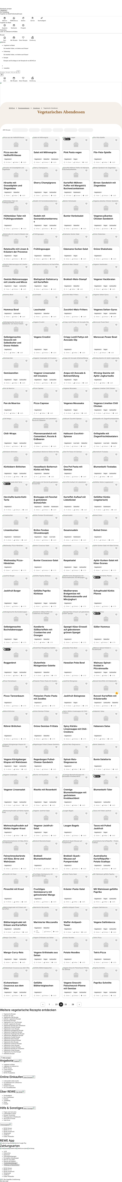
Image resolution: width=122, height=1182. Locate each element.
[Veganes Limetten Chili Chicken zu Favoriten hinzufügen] (116, 391)
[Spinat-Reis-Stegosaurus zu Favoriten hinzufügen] (86, 747)
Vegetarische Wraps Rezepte (12, 1050)
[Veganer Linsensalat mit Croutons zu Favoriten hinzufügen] (56, 361)
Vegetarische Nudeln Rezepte (12, 1037)
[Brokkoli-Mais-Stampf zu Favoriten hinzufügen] (86, 267)
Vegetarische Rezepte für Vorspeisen (14, 1048)
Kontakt (6, 1104)
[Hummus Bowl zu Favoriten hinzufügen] (26, 297)
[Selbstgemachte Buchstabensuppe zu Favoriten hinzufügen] (26, 614)
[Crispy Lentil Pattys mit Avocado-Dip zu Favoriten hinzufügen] (86, 325)
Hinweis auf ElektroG (10, 1161)
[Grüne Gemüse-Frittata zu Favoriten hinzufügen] (56, 714)
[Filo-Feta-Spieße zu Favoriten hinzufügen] (116, 140)
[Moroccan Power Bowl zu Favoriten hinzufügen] (116, 325)
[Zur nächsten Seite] (79, 1004)
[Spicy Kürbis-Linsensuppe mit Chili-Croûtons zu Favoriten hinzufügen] (86, 714)
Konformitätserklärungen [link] (10, 1163)
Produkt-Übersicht (9, 1086)
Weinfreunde (7, 1133)
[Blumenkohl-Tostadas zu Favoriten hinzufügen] (116, 454)
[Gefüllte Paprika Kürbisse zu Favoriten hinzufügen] (56, 578)
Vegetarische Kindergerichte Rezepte (14, 1034)
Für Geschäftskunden (10, 1087)
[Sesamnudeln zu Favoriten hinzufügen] (86, 518)
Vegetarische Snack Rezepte (11, 1045)
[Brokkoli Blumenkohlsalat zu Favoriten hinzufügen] (56, 844)
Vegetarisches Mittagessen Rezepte (13, 1035)
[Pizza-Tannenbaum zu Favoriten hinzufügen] (26, 684)
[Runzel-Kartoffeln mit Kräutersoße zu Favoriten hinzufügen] (116, 684)
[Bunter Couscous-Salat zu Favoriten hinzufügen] (56, 548)
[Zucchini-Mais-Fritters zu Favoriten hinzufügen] (86, 297)
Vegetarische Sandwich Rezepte (13, 1043)
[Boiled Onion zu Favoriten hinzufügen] (116, 518)
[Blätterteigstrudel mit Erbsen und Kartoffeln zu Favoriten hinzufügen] (26, 910)
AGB (5, 1151)
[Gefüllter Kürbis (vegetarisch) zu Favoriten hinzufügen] (116, 485)
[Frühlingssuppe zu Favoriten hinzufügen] (56, 237)
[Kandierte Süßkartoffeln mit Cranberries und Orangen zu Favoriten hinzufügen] (56, 614)
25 (66, 1004)
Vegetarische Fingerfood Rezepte (13, 1032)
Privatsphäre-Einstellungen (11, 1158)
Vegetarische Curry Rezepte (11, 1029)
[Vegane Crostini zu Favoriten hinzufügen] (56, 325)
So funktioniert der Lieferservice (13, 1082)
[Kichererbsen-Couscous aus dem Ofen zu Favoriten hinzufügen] (26, 970)
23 (56, 1004)
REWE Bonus (8, 1068)
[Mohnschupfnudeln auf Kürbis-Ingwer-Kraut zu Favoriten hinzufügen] (26, 813)
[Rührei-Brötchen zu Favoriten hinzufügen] (26, 714)
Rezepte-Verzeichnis (9, 1115)
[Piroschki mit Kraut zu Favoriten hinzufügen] (26, 877)
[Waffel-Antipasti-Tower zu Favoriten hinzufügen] (86, 910)
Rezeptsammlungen (23, 108)
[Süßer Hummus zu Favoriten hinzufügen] (116, 614)
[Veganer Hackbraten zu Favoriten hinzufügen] (116, 267)
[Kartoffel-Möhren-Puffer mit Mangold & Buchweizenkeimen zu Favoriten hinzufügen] (86, 170)
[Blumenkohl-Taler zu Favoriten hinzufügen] (116, 777)
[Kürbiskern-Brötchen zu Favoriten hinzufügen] (26, 454)
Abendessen (36, 108)
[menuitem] (4, 19)
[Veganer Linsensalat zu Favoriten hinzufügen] (26, 777)
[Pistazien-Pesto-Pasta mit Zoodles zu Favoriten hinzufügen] (56, 684)
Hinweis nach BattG (9, 1159)
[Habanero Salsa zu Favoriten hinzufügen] (116, 714)
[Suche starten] (18, 71)
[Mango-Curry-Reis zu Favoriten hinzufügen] (26, 940)
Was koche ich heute (9, 1118)
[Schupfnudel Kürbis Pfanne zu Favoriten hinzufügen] (116, 578)
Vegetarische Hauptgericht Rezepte (13, 1030)
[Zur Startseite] (6, 2)
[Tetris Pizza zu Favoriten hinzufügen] (116, 940)
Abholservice (7, 1084)
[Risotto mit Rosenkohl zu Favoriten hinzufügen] (56, 777)
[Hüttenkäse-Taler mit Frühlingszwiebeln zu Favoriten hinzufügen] (26, 204)
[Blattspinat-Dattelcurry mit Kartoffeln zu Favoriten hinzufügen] (56, 267)
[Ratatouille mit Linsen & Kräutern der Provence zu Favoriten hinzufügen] (26, 237)
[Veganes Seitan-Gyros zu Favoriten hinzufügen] (116, 297)
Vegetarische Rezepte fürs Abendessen (14, 1025)
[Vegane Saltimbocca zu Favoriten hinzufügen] (116, 910)
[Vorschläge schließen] (2, 74)
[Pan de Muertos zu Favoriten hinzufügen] (26, 391)
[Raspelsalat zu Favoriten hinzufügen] (86, 548)
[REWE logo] (3, 42)
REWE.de (12, 108)
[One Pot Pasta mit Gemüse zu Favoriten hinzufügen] (86, 454)
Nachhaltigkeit (8, 1095)
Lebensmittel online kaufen (11, 1081)
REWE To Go (8, 1130)
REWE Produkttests (9, 1073)
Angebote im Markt (9, 1064)
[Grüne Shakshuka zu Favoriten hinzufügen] (116, 237)
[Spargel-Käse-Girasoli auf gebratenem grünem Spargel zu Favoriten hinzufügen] (86, 614)
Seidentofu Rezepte (9, 1053)
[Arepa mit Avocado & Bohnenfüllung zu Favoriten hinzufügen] (86, 361)
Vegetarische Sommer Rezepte (12, 1047)
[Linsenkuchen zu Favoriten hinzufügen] (26, 518)
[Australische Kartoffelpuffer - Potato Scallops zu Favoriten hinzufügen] (116, 844)
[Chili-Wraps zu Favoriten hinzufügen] (26, 421)
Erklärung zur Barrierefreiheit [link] (11, 1165)
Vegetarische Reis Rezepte (11, 1042)
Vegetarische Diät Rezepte (11, 1017)
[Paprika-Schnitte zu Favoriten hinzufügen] (116, 970)
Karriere (6, 1099)
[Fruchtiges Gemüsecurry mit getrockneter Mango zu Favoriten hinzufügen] (56, 877)
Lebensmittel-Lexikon (10, 1113)
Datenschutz (7, 1153)
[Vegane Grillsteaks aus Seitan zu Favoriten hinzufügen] (56, 940)
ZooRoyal (6, 1135)
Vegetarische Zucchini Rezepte (12, 1052)
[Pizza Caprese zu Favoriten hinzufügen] (56, 391)
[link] (63, 47)
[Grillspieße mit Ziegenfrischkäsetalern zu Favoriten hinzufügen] (116, 421)
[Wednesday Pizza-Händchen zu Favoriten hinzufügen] (26, 548)
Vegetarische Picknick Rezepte (12, 1040)
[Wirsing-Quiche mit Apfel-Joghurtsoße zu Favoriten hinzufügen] (116, 361)
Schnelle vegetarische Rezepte (12, 1024)
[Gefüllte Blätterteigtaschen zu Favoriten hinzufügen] (56, 970)
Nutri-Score (7, 1120)
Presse (5, 1102)
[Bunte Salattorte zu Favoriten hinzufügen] (116, 747)
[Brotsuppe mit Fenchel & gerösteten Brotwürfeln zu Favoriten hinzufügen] (56, 485)
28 (73, 1004)
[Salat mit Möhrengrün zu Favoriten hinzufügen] (56, 140)
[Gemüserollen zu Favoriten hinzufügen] (26, 361)
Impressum (7, 1154)
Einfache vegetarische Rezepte (12, 1019)
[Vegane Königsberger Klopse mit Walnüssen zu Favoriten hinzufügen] (26, 747)
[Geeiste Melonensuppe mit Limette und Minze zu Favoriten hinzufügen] (26, 267)
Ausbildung (7, 1100)
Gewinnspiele (7, 1071)
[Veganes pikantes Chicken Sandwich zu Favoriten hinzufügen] (116, 204)
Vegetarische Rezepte (10, 1014)
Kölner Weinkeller (9, 1136)
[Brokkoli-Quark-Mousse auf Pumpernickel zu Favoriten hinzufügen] (86, 844)
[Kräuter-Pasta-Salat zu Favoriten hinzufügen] (86, 877)
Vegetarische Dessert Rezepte (12, 1027)
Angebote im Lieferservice (11, 1066)
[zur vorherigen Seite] (43, 1004)
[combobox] (8, 72)
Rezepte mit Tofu (8, 1015)
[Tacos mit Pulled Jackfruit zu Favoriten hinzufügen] (116, 813)
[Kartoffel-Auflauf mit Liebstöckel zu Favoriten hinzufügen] (86, 485)
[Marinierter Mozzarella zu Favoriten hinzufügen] (56, 910)
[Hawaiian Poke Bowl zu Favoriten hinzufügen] (86, 650)
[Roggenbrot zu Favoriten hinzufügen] (26, 650)
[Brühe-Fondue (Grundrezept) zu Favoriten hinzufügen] (56, 518)
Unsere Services (8, 1069)
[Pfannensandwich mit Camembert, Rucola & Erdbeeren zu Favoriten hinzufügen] (56, 421)
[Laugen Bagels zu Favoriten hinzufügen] (86, 813)
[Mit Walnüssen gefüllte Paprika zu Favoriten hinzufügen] (116, 877)
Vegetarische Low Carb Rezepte (13, 1022)
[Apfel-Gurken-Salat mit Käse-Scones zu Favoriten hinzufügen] (116, 548)
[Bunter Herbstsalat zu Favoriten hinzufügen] (86, 204)
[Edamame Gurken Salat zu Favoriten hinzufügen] (86, 237)
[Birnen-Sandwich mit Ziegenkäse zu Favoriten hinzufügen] (116, 170)
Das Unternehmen (9, 1097)
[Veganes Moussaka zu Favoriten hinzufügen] (86, 391)
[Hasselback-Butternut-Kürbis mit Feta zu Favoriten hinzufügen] (56, 454)
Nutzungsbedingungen (10, 1156)
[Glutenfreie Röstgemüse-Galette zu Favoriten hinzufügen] (56, 650)
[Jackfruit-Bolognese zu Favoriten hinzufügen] (86, 684)
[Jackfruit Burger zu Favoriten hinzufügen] (26, 578)
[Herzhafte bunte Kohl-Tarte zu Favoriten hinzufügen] (26, 485)
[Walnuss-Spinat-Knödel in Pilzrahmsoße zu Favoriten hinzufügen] (116, 650)
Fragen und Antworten (10, 1112)
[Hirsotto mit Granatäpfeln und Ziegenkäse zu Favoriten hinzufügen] (26, 170)
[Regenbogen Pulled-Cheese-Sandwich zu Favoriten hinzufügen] (56, 747)
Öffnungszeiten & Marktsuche (12, 1117)
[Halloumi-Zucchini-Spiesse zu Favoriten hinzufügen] (86, 421)
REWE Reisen (8, 1128)
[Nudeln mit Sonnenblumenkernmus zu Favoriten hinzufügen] (56, 204)
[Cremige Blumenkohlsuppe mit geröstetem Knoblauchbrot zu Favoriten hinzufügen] (86, 777)
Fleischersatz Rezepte (10, 1020)
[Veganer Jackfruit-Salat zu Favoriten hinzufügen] (56, 813)
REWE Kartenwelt (9, 1131)
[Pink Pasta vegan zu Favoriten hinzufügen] (86, 140)
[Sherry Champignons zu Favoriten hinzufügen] (56, 170)
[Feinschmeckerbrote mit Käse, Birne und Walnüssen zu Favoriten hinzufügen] (26, 844)
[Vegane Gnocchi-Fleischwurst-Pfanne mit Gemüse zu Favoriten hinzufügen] (86, 970)
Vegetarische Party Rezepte (11, 1038)
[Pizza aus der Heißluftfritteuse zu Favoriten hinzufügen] (26, 140)
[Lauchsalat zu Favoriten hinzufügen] (56, 297)
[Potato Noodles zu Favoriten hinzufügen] (86, 940)
